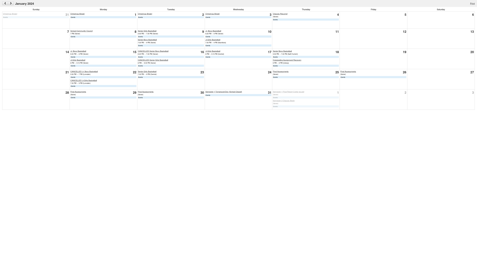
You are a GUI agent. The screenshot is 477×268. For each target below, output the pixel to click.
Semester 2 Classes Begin (284, 100)
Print (472, 3)
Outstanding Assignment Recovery (287, 60)
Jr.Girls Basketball (212, 39)
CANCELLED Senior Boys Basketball (153, 51)
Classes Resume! (280, 13)
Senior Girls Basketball (147, 31)
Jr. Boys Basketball (213, 31)
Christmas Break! (10, 13)
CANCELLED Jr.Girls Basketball (83, 80)
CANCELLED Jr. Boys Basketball (84, 71)
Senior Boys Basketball (147, 39)
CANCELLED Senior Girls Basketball (153, 60)
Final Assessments (281, 71)
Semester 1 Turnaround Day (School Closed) (223, 91)
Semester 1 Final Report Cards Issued (288, 91)
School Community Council (81, 31)
